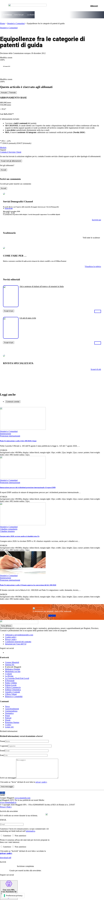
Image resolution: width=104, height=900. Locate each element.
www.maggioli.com (22, 798)
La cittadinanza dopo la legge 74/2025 (40, 15)
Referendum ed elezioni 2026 (91, 15)
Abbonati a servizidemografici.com (19, 635)
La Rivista (9, 676)
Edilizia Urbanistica (13, 690)
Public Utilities (11, 683)
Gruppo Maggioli (12, 662)
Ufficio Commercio (13, 687)
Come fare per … (19, 15)
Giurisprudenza (11, 711)
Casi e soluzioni (73, 15)
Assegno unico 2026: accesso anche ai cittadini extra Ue (19, 536)
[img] (47, 814)
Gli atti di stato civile (28, 318)
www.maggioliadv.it (8, 802)
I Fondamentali (61, 15)
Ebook (7, 720)
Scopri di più (9, 208)
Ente (2, 755)
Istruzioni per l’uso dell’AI (15, 644)
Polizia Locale (10, 685)
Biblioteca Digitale (12, 669)
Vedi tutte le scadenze (91, 238)
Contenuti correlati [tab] (12, 402)
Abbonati (52, 616)
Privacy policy (11, 639)
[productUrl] (11, 306)
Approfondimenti (12, 709)
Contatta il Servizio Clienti (10, 152)
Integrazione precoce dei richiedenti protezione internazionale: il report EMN (28, 487)
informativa (30, 831)
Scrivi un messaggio (8, 778)
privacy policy (41, 782)
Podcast (8, 718)
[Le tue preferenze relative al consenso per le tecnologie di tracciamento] (13, 895)
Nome (2, 741)
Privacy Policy (6, 807)
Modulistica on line (12, 671)
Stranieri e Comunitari (16, 23)
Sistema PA (9, 665)
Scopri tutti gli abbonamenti (11, 161)
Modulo (3, 147)
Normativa (9, 713)
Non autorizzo (20, 836)
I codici (8, 725)
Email (2, 750)
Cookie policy (10, 637)
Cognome (4, 746)
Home (2, 23)
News (7, 706)
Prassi (7, 715)
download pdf (5, 858)
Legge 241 (9, 727)
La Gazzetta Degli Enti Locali (17, 678)
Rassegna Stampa (12, 722)
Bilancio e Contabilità (13, 696)
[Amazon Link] (97, 311)
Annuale (4, 93)
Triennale (12, 93)
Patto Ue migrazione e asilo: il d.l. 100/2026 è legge (18, 441)
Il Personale (9, 680)
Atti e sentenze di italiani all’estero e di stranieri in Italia (42, 286)
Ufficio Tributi (11, 694)
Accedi (3, 170)
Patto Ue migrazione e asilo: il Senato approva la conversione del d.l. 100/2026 (28, 585)
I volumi (8, 674)
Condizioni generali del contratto (18, 642)
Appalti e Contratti (12, 692)
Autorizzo (7, 836)
